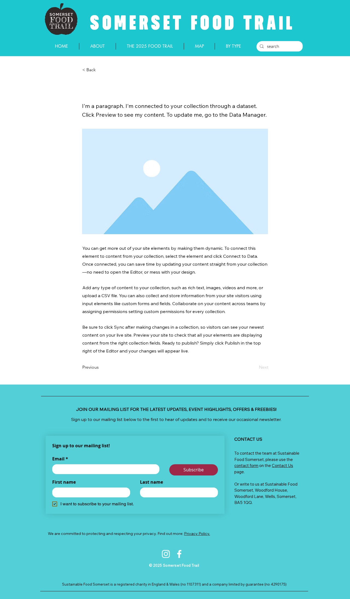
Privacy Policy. (197, 533)
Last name (151, 482)
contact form (246, 465)
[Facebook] (179, 554)
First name (64, 482)
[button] (100, 69)
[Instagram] (166, 554)
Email (60, 459)
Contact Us (282, 465)
